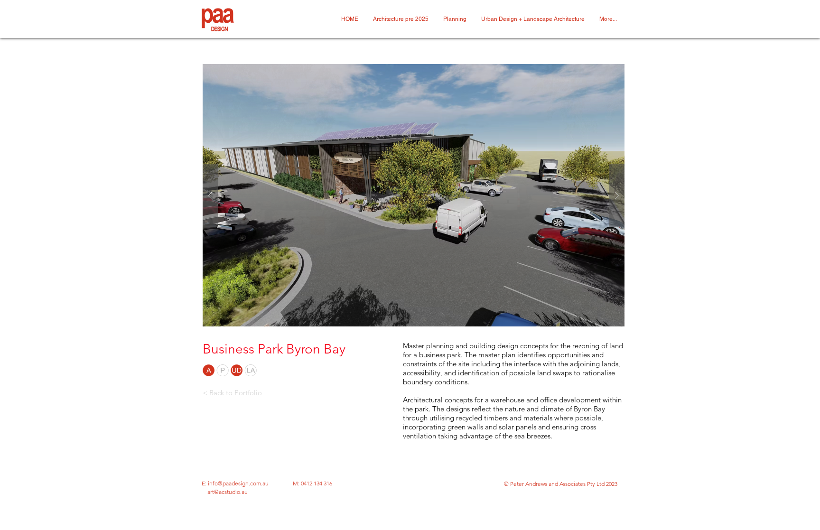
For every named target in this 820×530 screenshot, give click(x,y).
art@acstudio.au (227, 491)
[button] (413, 195)
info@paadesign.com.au (238, 483)
